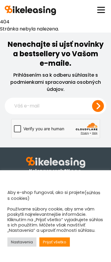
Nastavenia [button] (22, 242)
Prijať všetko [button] (54, 242)
